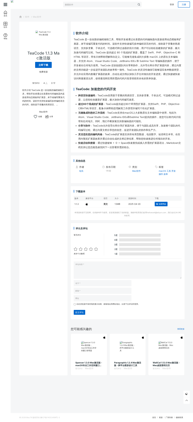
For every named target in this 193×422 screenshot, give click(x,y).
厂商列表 (169, 417)
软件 (27, 16)
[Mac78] (26, 4)
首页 (154, 417)
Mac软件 (37, 16)
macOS (162, 171)
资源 (161, 417)
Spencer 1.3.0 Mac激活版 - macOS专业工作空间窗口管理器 (88, 364)
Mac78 (29, 417)
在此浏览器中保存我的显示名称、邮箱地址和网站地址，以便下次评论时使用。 (108, 304)
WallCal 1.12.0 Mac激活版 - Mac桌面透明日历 (166, 364)
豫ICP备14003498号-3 (50, 417)
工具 (169, 171)
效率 (166, 174)
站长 (81, 171)
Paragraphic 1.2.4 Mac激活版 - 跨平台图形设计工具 (127, 364)
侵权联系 (179, 417)
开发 (173, 171)
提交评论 (79, 312)
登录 (172, 4)
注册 (184, 4)
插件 (161, 174)
